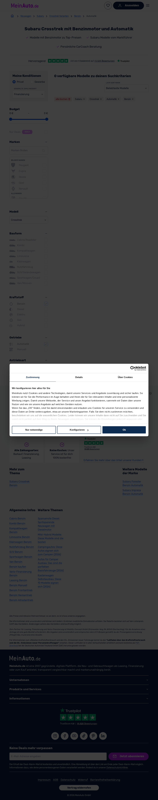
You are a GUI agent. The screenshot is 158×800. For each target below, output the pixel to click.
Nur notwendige (34, 429)
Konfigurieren (77, 429)
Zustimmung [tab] (33, 377)
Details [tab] (79, 377)
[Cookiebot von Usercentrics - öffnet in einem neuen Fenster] (132, 368)
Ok (124, 429)
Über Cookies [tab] (125, 377)
